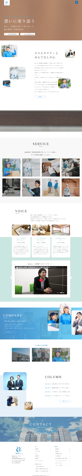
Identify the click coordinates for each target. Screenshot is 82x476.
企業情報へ (40, 96)
